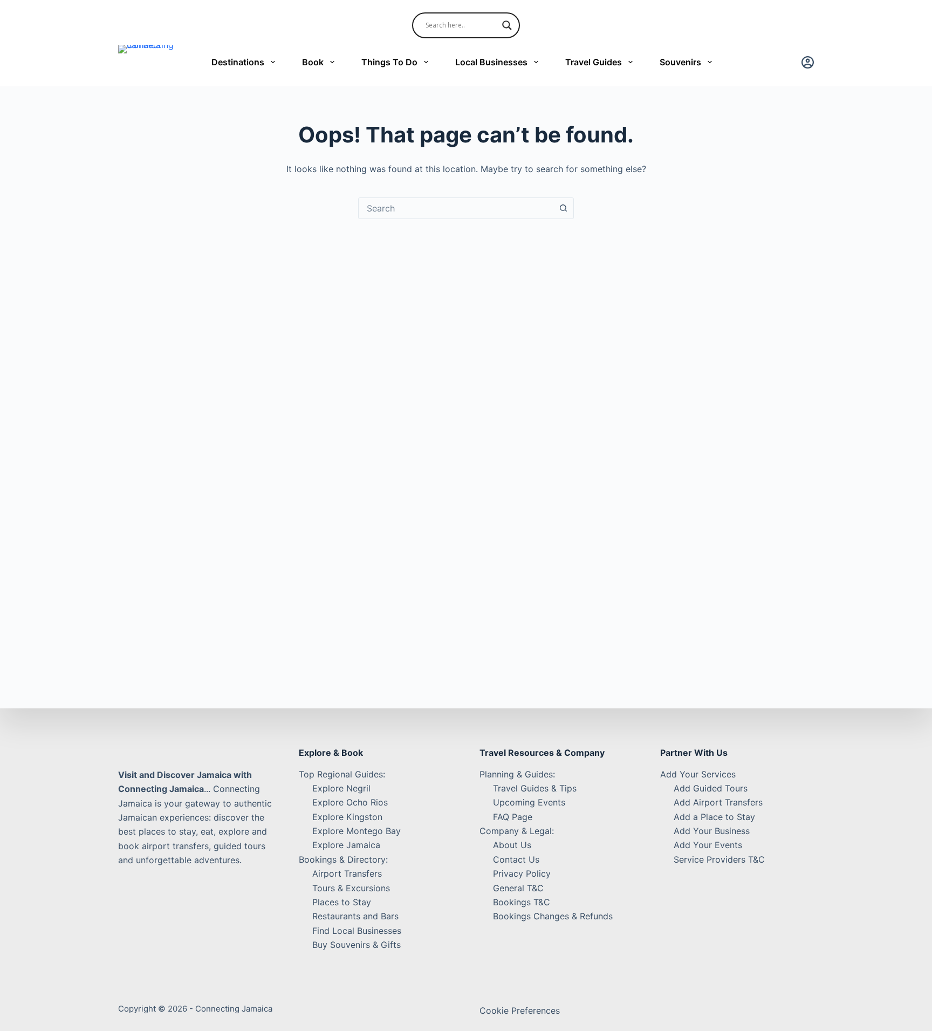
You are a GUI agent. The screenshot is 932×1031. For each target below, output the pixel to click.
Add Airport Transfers (718, 802)
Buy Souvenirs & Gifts (356, 944)
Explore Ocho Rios (350, 802)
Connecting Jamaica (233, 1008)
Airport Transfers (347, 873)
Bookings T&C (521, 902)
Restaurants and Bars (355, 916)
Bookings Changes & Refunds (553, 916)
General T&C (518, 888)
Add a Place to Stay (714, 816)
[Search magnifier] (507, 25)
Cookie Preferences (519, 1010)
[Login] (807, 62)
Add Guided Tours (711, 788)
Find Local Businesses (356, 930)
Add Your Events (708, 844)
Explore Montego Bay (356, 830)
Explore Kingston (347, 816)
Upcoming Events (529, 802)
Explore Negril (341, 788)
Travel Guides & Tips (535, 788)
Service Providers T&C (719, 859)
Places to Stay (341, 902)
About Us (512, 844)
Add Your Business (712, 830)
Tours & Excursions (351, 888)
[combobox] (456, 208)
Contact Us (516, 859)
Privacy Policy (522, 873)
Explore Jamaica (346, 844)
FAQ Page (512, 816)
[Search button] (563, 208)
